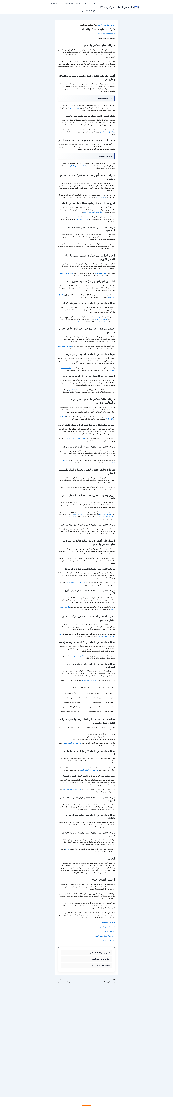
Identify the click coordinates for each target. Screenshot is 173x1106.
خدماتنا (85, 3)
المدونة (78, 3)
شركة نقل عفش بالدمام (107, 132)
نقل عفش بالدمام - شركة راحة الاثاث (116, 7)
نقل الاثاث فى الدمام (82, 219)
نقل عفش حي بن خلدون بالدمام (75, 582)
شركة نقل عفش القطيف (78, 514)
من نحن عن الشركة (56, 3)
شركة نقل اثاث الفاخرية (89, 680)
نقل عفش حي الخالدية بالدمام (89, 770)
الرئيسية (92, 3)
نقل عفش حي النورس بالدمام (79, 767)
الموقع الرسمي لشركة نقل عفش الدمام (98, 953)
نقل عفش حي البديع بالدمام (78, 656)
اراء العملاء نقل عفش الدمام (86, 11)
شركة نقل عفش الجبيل (106, 514)
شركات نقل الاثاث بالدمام (93, 317)
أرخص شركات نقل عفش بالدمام (80, 166)
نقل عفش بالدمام (103, 25)
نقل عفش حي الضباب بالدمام (72, 789)
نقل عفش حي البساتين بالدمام (72, 743)
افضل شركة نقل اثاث (102, 321)
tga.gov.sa (86, 627)
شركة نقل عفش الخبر (108, 516)
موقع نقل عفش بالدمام (108, 922)
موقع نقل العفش (75, 108)
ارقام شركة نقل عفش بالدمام (101, 965)
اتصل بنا (67, 849)
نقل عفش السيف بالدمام (69, 516)
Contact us (69, 3)
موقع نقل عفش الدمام (65, 346)
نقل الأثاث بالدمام (101, 197)
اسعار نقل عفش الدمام (76, 390)
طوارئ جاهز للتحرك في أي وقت (93, 212)
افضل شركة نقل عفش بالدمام (101, 959)
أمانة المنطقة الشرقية (101, 319)
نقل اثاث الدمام (78, 321)
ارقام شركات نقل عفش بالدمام (76, 438)
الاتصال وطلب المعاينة (101, 273)
